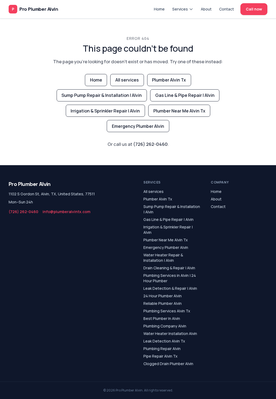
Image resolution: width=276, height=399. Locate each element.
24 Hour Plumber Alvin (162, 295)
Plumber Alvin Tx (169, 80)
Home (159, 9)
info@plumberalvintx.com (66, 211)
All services (127, 80)
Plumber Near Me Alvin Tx (179, 111)
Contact (226, 9)
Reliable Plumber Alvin (162, 303)
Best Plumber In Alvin (161, 318)
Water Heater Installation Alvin (170, 333)
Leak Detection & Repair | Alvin (170, 288)
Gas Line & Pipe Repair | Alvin (185, 95)
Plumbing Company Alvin (164, 326)
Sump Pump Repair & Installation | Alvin (101, 95)
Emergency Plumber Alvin (138, 126)
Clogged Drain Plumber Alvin (168, 363)
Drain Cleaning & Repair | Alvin (169, 267)
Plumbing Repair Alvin (162, 348)
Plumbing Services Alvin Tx (166, 310)
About (206, 9)
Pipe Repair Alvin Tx (160, 356)
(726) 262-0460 (150, 144)
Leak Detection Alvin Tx (164, 341)
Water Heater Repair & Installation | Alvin (163, 257)
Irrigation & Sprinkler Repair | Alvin (105, 111)
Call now (254, 9)
